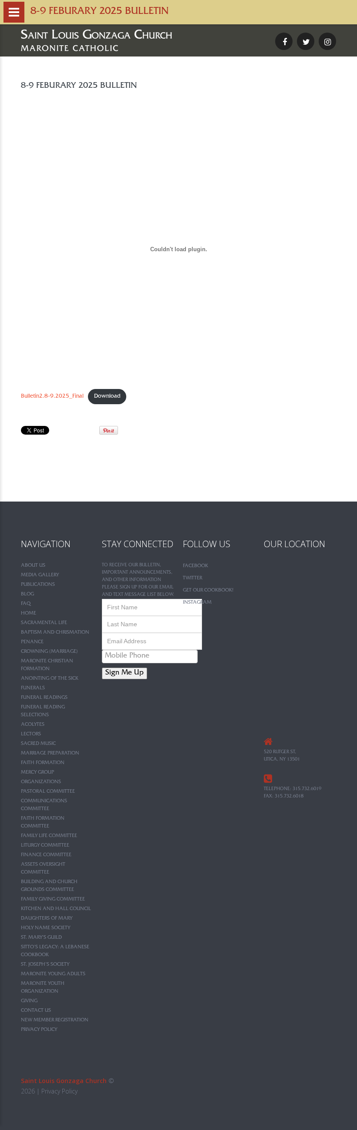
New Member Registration (54, 1020)
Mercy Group (37, 772)
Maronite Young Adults (53, 974)
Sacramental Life (44, 623)
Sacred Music (38, 744)
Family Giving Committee (53, 899)
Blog (27, 594)
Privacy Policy (39, 1030)
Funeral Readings (44, 698)
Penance (32, 642)
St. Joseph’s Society (45, 964)
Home (28, 613)
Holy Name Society (45, 928)
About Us (33, 565)
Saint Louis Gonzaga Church (64, 1081)
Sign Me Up (124, 673)
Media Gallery (40, 575)
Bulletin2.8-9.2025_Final (52, 396)
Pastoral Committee (48, 791)
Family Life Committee (49, 836)
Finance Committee (46, 855)
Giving (29, 1001)
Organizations (41, 782)
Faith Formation (42, 763)
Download (107, 396)
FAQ (25, 604)
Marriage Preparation (50, 753)
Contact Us (36, 1011)
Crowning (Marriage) (49, 652)
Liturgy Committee (45, 845)
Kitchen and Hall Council (56, 909)
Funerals (33, 688)
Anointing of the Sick (49, 678)
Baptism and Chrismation (55, 632)
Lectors (31, 734)
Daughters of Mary (46, 918)
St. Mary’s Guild (41, 938)
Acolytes (32, 725)
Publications (38, 585)
